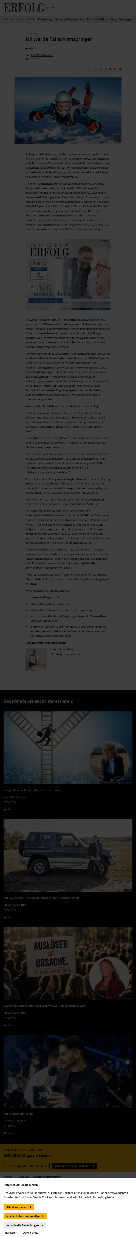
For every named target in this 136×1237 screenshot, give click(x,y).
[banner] (68, 618)
